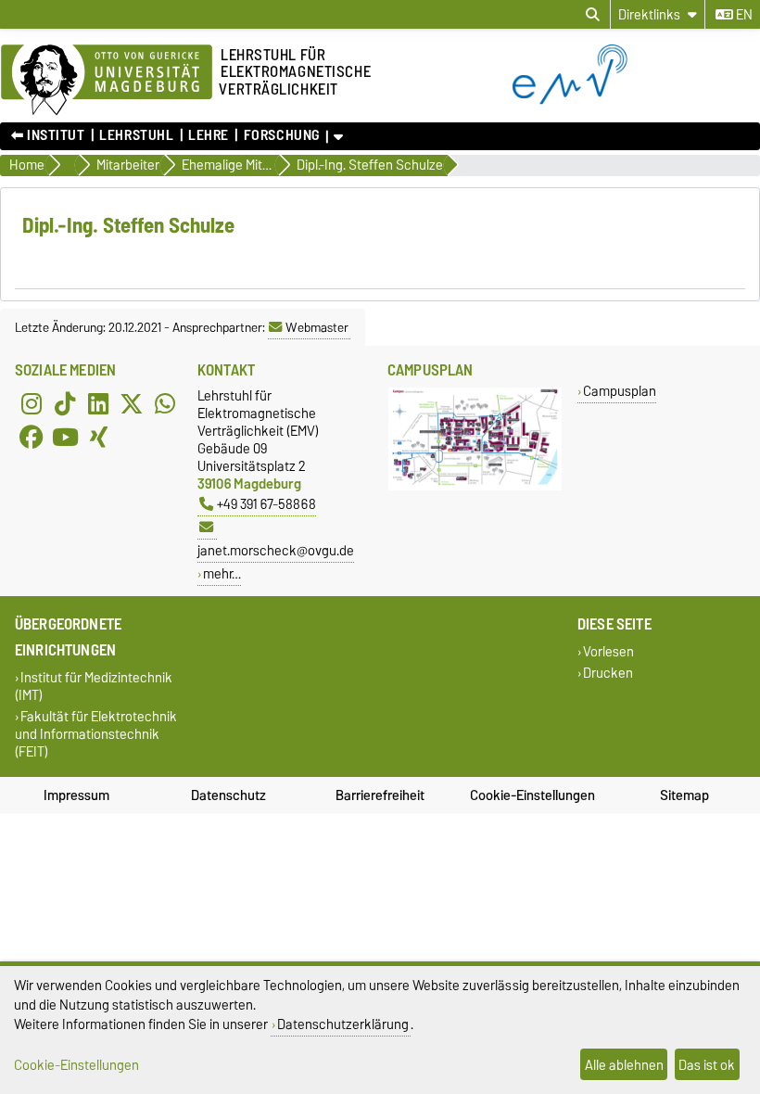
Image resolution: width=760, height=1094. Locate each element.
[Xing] (98, 436)
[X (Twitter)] (131, 403)
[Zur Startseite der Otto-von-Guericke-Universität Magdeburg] (106, 81)
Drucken (608, 672)
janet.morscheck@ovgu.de (275, 550)
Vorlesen (608, 651)
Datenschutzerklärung (343, 1024)
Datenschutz (228, 795)
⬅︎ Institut (48, 135)
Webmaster (316, 327)
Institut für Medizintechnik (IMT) (93, 686)
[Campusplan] (475, 486)
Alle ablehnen (624, 1064)
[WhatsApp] (165, 403)
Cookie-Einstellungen (532, 795)
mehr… (222, 573)
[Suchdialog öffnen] (592, 15)
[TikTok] (65, 403)
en (743, 15)
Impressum (76, 795)
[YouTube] (65, 436)
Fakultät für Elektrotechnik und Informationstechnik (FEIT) (96, 734)
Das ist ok (706, 1064)
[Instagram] (31, 403)
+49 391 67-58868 (266, 503)
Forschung (281, 135)
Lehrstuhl (136, 135)
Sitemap (684, 795)
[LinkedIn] (98, 403)
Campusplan (619, 390)
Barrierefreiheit (380, 795)
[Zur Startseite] (636, 100)
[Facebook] (31, 436)
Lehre (208, 135)
